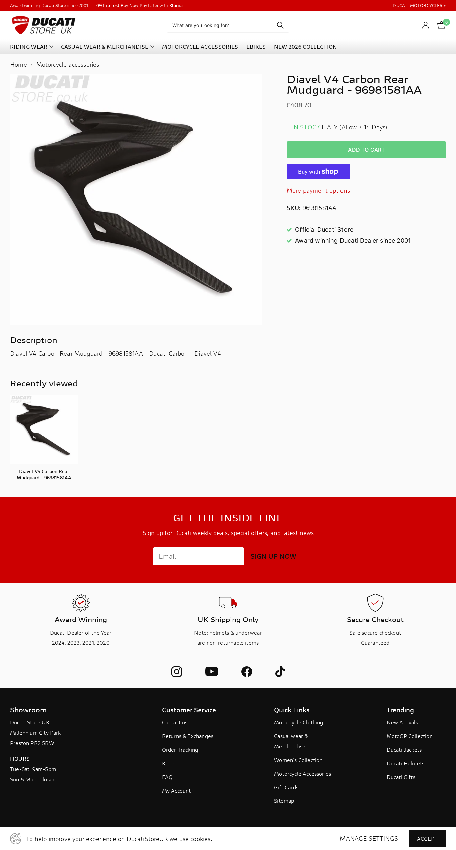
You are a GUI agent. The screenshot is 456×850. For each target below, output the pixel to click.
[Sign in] (425, 25)
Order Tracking (180, 749)
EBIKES (256, 46)
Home (18, 64)
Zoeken (280, 25)
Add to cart (366, 149)
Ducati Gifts (401, 776)
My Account (176, 790)
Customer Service (189, 709)
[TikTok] (280, 671)
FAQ (167, 776)
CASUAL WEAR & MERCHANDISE (105, 46)
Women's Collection (298, 759)
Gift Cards (286, 787)
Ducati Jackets (404, 749)
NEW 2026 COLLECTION (305, 46)
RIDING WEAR (29, 46)
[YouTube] (211, 671)
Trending (400, 709)
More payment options (318, 190)
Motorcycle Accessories (302, 773)
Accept (427, 838)
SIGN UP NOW (273, 556)
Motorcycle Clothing (298, 722)
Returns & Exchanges (187, 735)
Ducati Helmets (406, 763)
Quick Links (292, 709)
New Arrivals (402, 722)
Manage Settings (369, 838)
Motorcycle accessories (67, 64)
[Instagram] (176, 671)
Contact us (175, 722)
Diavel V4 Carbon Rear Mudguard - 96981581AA (44, 474)
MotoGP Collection (410, 735)
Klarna (169, 763)
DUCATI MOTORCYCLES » (419, 5)
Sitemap (284, 800)
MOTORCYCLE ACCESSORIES (200, 46)
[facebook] (246, 671)
